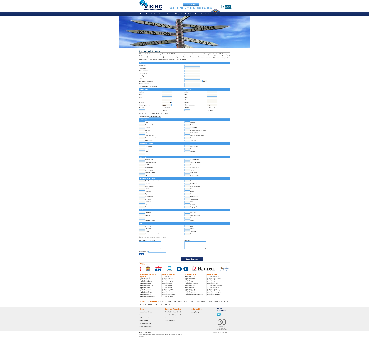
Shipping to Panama (213, 280)
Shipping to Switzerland (168, 294)
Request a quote (159, 14)
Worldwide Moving (145, 323)
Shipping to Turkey (167, 296)
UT (159, 304)
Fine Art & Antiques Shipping (173, 312)
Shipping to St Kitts (212, 283)
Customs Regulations (146, 326)
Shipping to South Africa (214, 293)
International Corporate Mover (174, 315)
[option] (150, 268)
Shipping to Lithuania (190, 282)
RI (150, 304)
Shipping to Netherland (213, 276)
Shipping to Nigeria (190, 291)
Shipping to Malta (189, 285)
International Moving (146, 312)
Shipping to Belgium (145, 280)
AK (159, 301)
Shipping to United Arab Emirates (194, 294)
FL (180, 301)
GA (182, 301)
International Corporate (175, 14)
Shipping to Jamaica (168, 291)
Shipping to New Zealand (214, 278)
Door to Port (199, 14)
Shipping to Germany (146, 292)
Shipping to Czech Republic (147, 296)
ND (202, 301)
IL (190, 301)
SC (152, 304)
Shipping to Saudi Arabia (214, 291)
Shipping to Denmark (145, 289)
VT (164, 304)
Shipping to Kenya (190, 278)
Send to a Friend (170, 320)
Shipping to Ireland (167, 282)
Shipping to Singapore (213, 287)
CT (173, 301)
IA (186, 301)
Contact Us (193, 315)
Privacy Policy (194, 312)
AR (163, 301)
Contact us (219, 14)
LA (197, 301)
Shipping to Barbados (146, 281)
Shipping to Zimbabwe (213, 294)
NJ (219, 301)
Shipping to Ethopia (167, 278)
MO (207, 301)
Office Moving (144, 320)
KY (194, 301)
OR (143, 304)
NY (148, 304)
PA (145, 304)
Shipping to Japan (167, 287)
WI (166, 304)
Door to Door (189, 14)
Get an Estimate (144, 318)
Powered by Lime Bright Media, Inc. (221, 332)
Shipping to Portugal (213, 282)
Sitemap (150, 332)
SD (154, 304)
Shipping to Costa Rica (146, 285)
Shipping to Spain (212, 289)
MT (212, 301)
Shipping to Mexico (190, 287)
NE (215, 301)
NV (225, 301)
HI (184, 301)
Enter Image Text (143, 251)
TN (157, 304)
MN (204, 301)
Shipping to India (167, 285)
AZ (165, 301)
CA (168, 301)
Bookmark (193, 318)
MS (210, 301)
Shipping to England (145, 291)
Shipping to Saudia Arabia (214, 285)
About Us (149, 14)
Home (142, 14)
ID (188, 301)
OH (227, 301)
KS (192, 301)
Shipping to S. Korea (190, 280)
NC (199, 301)
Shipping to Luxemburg (191, 283)
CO (170, 301)
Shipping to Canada (145, 283)
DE (178, 301)
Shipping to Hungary (168, 280)
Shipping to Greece (145, 294)
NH (217, 301)
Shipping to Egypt (167, 276)
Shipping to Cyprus (145, 287)
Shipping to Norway (190, 293)
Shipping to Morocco (190, 289)
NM (222, 301)
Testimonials (209, 14)
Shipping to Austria (145, 278)
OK (141, 304)
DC (175, 301)
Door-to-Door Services (172, 318)
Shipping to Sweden (167, 293)
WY (169, 304)
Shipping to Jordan (167, 289)
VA (161, 304)
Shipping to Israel (167, 283)
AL (161, 301)
